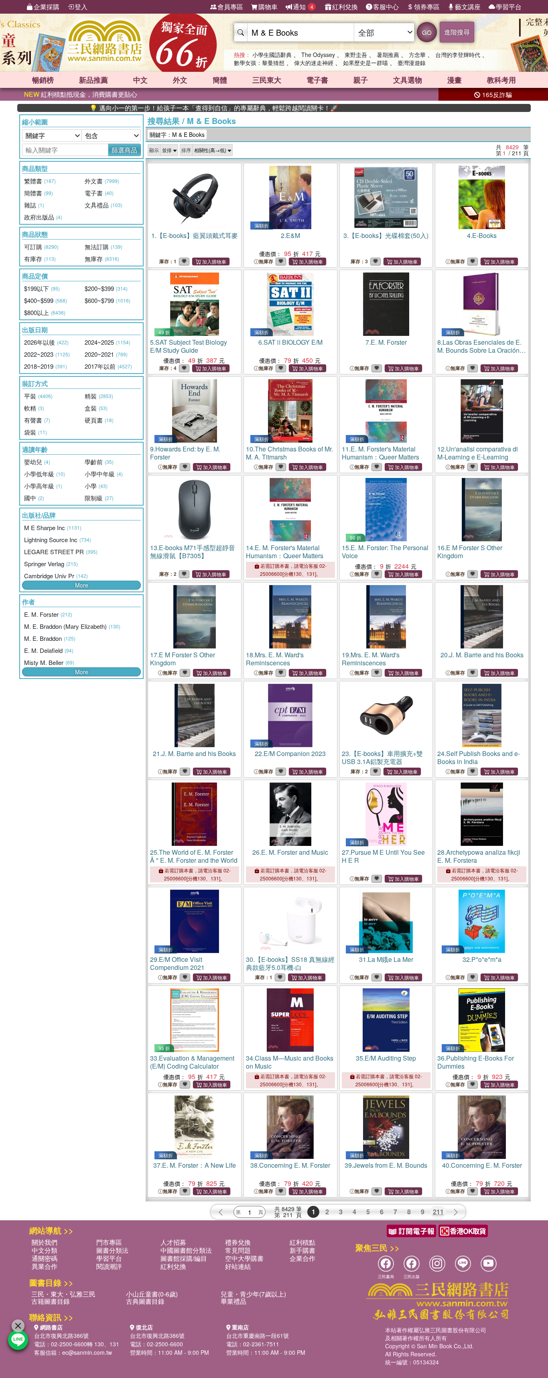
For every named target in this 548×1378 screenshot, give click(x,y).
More (81, 585)
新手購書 (302, 1250)
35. (386, 1058)
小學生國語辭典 (272, 55)
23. (382, 757)
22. (290, 753)
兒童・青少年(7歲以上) (253, 1294)
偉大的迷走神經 (313, 63)
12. (477, 452)
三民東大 (266, 80)
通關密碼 (44, 1258)
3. (385, 235)
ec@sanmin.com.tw (87, 1352)
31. (386, 959)
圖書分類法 (112, 1250)
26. (290, 852)
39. (386, 1165)
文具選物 (407, 80)
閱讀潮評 (109, 1266)
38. (290, 1165)
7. (386, 342)
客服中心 (386, 6)
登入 (81, 6)
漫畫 (454, 80)
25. (193, 856)
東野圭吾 (356, 55)
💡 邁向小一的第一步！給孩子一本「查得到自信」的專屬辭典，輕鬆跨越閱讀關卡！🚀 (176, 108)
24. (478, 757)
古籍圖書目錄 (50, 1301)
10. (289, 452)
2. (290, 235)
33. (192, 1062)
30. (290, 963)
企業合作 (302, 1258)
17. (182, 658)
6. (290, 342)
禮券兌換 (238, 1242)
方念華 (417, 55)
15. (385, 551)
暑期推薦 (388, 55)
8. (481, 354)
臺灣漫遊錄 (412, 63)
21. (194, 753)
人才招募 (173, 1242)
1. (194, 235)
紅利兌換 (345, 6)
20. (482, 654)
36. (475, 1062)
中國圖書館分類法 (186, 1250)
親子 (360, 80)
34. (289, 1062)
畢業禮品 (233, 1301)
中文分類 (44, 1250)
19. (371, 658)
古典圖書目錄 (145, 1301)
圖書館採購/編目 (183, 1258)
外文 (180, 80)
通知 (303, 6)
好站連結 (238, 1266)
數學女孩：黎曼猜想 (259, 63)
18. (275, 658)
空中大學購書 (244, 1258)
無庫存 (266, 261)
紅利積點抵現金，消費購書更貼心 (80, 94)
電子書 (317, 80)
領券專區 (427, 6)
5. (188, 346)
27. (383, 856)
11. (380, 452)
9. (185, 452)
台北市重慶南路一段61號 (257, 1335)
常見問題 (238, 1250)
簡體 (220, 80)
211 (438, 1211)
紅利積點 (302, 1242)
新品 (93, 80)
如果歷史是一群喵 (365, 63)
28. (478, 856)
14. (284, 551)
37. (194, 1165)
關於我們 (44, 1242)
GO (427, 32)
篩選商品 (124, 149)
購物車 (268, 6)
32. (482, 959)
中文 (140, 80)
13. (192, 551)
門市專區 (109, 1242)
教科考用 (501, 80)
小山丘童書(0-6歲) (152, 1294)
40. (482, 1165)
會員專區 (230, 6)
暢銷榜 (43, 80)
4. (482, 235)
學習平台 (509, 6)
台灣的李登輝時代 (457, 55)
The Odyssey (318, 55)
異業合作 (44, 1266)
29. (177, 963)
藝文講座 (468, 6)
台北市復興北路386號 (61, 1335)
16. (469, 551)
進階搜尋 (457, 32)
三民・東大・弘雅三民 (63, 1294)
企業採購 (46, 6)
